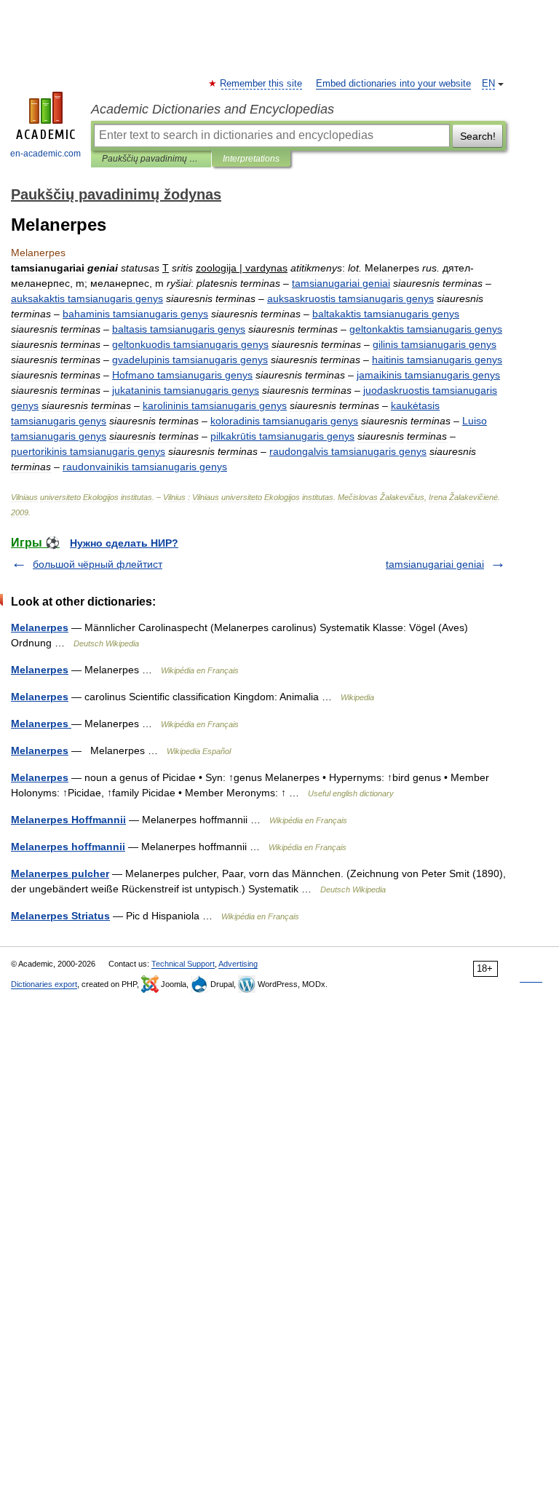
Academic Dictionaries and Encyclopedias (212, 109)
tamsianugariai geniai (435, 564)
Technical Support (183, 963)
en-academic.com (45, 153)
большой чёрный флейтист (97, 564)
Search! (478, 136)
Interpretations (251, 159)
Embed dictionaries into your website (393, 84)
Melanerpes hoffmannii (68, 846)
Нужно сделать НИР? (124, 543)
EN (488, 84)
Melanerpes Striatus (60, 916)
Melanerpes (39, 627)
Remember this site (261, 84)
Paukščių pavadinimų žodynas (151, 159)
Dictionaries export (44, 984)
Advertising (238, 963)
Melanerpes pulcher (60, 873)
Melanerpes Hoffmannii (68, 819)
